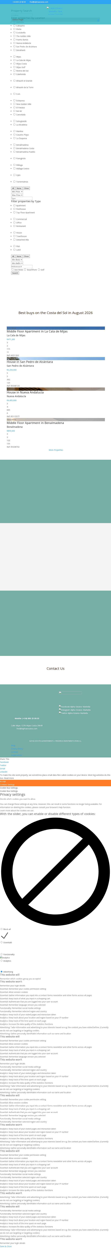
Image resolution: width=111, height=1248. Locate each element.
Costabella (20, 32)
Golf (42, 269)
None (19, 188)
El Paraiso (20, 107)
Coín (18, 94)
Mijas (18, 56)
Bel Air (19, 111)
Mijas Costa (21, 63)
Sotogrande (21, 121)
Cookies (14, 752)
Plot (18, 246)
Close (26, 188)
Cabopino (20, 25)
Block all (7, 929)
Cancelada (20, 114)
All (13, 188)
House (19, 232)
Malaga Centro (22, 168)
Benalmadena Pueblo (25, 152)
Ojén (18, 175)
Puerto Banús (22, 39)
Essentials (7, 942)
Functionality (8, 954)
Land (18, 249)
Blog (13, 745)
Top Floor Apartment (25, 212)
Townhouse (21, 236)
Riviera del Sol (22, 70)
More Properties (56, 450)
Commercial (21, 219)
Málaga (19, 165)
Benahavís (20, 50)
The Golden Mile (23, 36)
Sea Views (19, 269)
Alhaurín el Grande (24, 81)
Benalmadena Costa (25, 148)
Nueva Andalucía (23, 43)
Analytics (7, 961)
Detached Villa (22, 239)
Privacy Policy (17, 748)
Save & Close (6, 1246)
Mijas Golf (20, 67)
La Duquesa (21, 138)
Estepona (20, 100)
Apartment (21, 205)
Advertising (8, 971)
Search (15, 273)
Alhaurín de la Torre (24, 87)
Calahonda (21, 74)
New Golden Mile (23, 104)
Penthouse (21, 209)
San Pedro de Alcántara (26, 46)
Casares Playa (22, 134)
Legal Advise (16, 755)
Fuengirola (20, 158)
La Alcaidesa (21, 124)
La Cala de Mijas (23, 60)
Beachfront (32, 269)
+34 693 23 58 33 (19, 2)
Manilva (19, 131)
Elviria (18, 29)
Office (19, 222)
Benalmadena (22, 145)
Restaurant (21, 226)
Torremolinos (22, 181)
